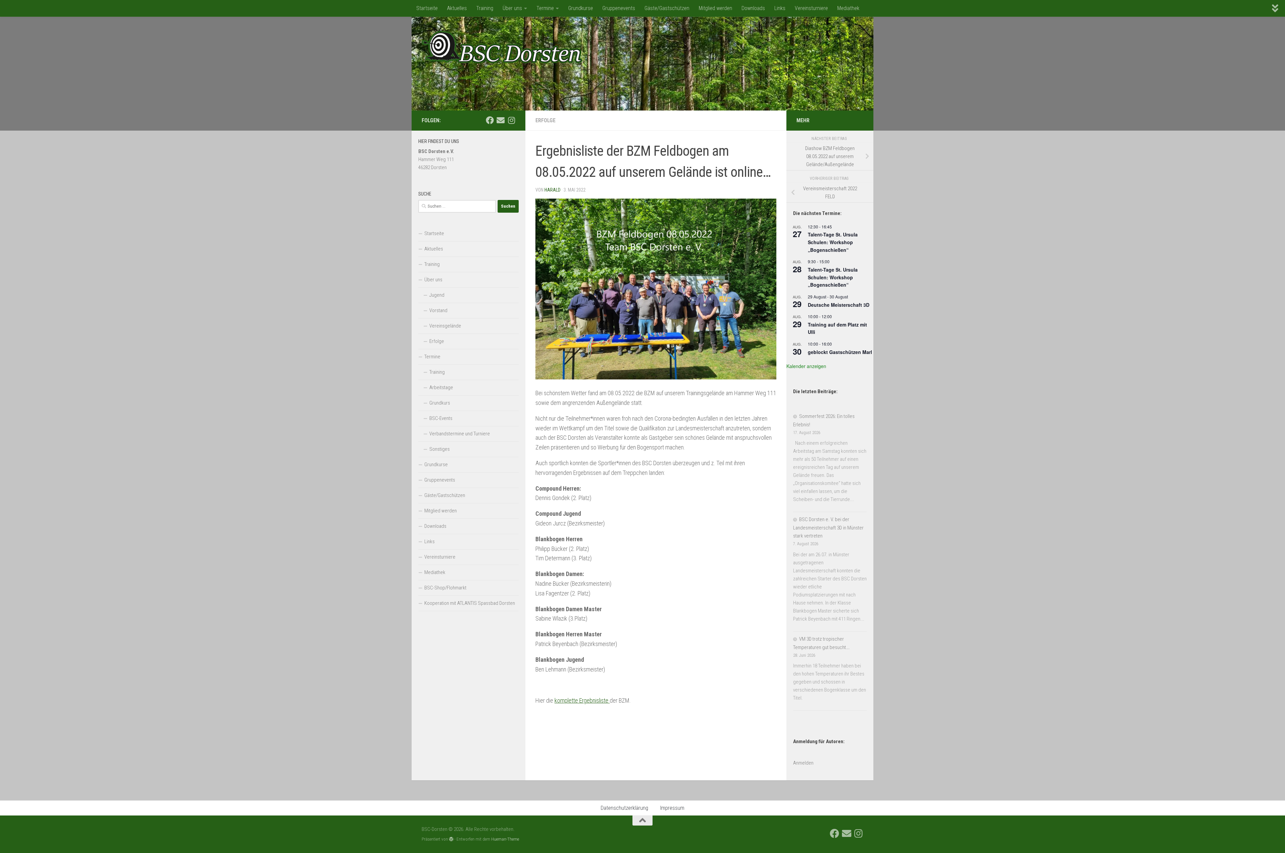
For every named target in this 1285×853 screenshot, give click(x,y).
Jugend (436, 295)
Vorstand (438, 310)
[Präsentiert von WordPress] (451, 839)
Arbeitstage (441, 387)
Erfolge (545, 120)
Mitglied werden (715, 8)
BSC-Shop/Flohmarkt (445, 588)
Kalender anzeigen (806, 366)
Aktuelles (457, 8)
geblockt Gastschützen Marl (840, 352)
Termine (545, 8)
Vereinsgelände (445, 326)
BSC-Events (440, 418)
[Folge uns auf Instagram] (511, 120)
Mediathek (848, 8)
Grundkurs (439, 403)
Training (484, 8)
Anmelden (803, 763)
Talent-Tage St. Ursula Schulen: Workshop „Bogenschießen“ (833, 242)
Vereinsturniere (811, 8)
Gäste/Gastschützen (667, 8)
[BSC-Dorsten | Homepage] (502, 47)
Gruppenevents (618, 8)
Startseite (427, 8)
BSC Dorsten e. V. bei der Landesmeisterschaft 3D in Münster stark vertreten (828, 527)
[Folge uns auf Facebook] (490, 120)
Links (779, 8)
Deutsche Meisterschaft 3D (838, 304)
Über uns (512, 8)
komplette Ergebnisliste (582, 700)
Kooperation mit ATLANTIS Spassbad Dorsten (469, 603)
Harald (552, 190)
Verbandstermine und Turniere (459, 434)
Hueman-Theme (505, 839)
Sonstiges (439, 449)
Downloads (753, 8)
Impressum (672, 808)
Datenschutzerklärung (624, 808)
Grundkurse (580, 8)
